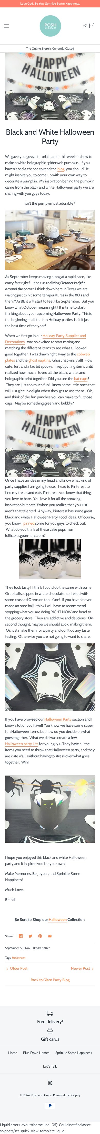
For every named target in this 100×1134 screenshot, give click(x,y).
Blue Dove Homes (36, 1053)
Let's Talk (50, 1066)
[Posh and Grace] (50, 26)
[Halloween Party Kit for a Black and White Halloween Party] (50, 443)
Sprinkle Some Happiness (73, 1053)
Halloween (57, 919)
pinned (29, 523)
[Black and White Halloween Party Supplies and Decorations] (50, 240)
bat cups (80, 378)
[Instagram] (50, 1083)
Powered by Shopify (66, 1095)
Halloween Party (58, 719)
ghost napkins (39, 360)
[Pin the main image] (40, 936)
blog (60, 169)
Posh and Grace (41, 1095)
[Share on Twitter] (30, 936)
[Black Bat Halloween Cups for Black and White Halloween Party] (50, 841)
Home (12, 1053)
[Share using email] (50, 936)
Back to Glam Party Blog (50, 980)
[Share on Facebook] (21, 936)
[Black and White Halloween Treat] (50, 577)
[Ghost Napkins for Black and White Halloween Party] (50, 709)
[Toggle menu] (6, 25)
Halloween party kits (21, 744)
